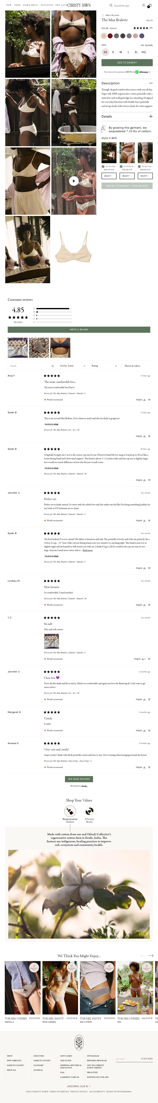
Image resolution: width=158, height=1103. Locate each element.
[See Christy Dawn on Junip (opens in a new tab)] (84, 786)
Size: (104, 45)
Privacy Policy (79, 1092)
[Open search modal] (111, 5)
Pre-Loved (92, 1072)
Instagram (93, 1056)
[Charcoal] (122, 35)
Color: (109, 28)
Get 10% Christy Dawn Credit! (95, 1066)
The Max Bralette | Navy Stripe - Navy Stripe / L (72, 761)
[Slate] (116, 35)
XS (105, 52)
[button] (110, 15)
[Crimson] (110, 35)
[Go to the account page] (144, 5)
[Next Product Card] (151, 955)
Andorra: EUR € (78, 1086)
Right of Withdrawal (119, 1092)
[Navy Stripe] (129, 35)
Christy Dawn (40, 1092)
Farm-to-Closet (15, 1065)
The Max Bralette (115, 20)
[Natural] (103, 35)
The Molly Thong (129, 166)
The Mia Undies (147, 166)
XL (136, 52)
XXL (143, 52)
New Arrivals (14, 1060)
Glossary (39, 1065)
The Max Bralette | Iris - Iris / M (66, 430)
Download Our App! (98, 1077)
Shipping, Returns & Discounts (71, 1066)
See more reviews (79, 779)
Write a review (79, 329)
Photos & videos (132, 366)
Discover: (39, 1056)
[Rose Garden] (135, 35)
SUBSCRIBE (147, 1058)
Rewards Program (97, 1060)
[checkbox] (135, 366)
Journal (38, 1070)
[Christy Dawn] (79, 5)
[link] (143, 28)
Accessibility (97, 1092)
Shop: (10, 1056)
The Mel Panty (53, 1020)
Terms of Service (59, 1092)
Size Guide (149, 45)
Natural (113, 28)
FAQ (62, 1072)
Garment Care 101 (69, 1077)
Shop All (11, 1070)
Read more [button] (88, 550)
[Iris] (141, 35)
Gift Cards (66, 1056)
